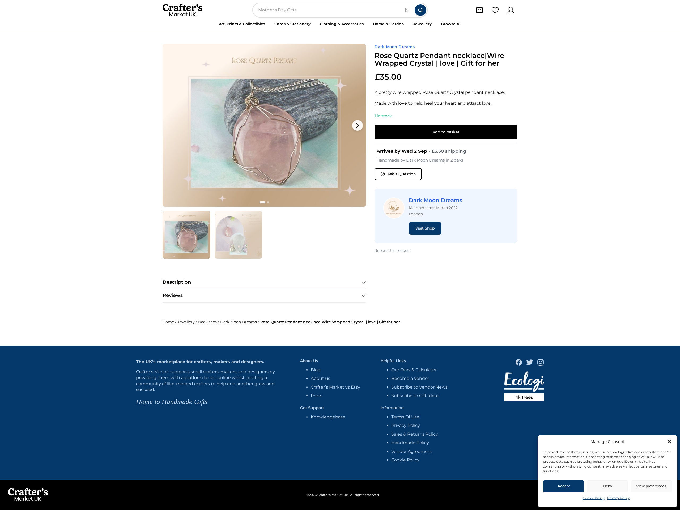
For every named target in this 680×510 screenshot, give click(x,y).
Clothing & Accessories (342, 24)
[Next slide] (357, 125)
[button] (669, 441)
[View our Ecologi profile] (524, 387)
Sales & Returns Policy (414, 434)
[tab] (186, 235)
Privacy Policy (618, 498)
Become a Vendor (410, 378)
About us (320, 378)
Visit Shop (425, 228)
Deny (607, 486)
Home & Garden (388, 24)
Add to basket (446, 132)
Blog (316, 369)
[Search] (420, 10)
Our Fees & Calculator (414, 369)
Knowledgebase (328, 416)
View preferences (651, 486)
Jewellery (422, 24)
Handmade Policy (410, 442)
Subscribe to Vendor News (419, 387)
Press (316, 395)
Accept (564, 486)
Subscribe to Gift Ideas (415, 395)
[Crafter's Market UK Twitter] (529, 363)
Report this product (393, 250)
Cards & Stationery (292, 24)
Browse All (451, 24)
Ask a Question (401, 174)
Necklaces (207, 322)
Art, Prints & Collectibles (242, 24)
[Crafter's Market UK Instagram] (540, 363)
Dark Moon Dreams (395, 46)
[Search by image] (407, 10)
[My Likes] (495, 10)
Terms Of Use (405, 416)
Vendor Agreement (411, 451)
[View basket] (479, 10)
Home (168, 322)
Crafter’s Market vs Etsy (335, 387)
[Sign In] (510, 10)
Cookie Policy (594, 498)
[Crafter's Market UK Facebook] (518, 363)
